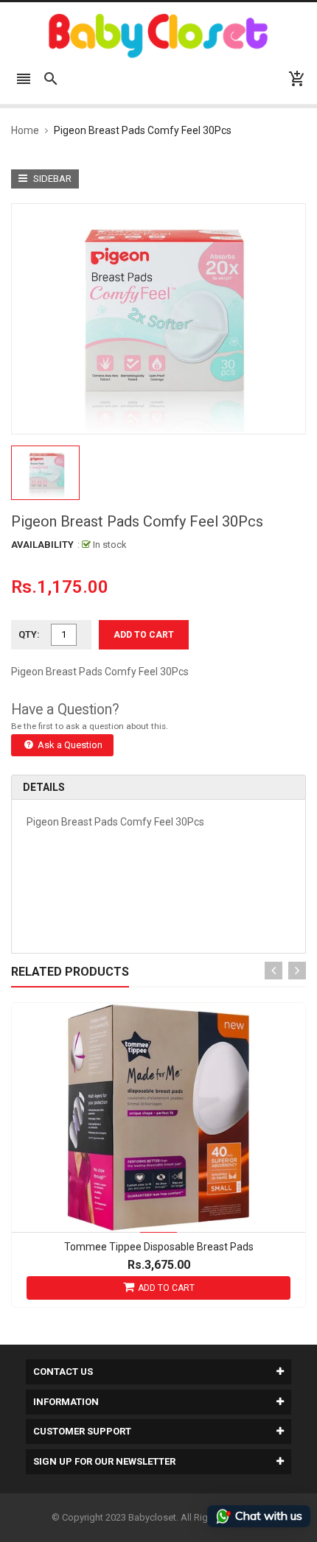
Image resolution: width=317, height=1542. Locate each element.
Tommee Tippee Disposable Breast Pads (159, 1247)
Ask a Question (68, 744)
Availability (42, 544)
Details (44, 787)
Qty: (29, 634)
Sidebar (51, 178)
